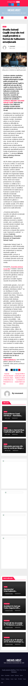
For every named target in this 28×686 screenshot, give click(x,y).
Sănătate (7, 679)
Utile (2, 682)
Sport (15, 679)
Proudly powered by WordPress (9, 670)
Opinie (21, 675)
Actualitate (6, 603)
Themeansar (14, 671)
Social (4, 26)
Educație (17, 675)
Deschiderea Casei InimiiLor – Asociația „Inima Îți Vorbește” (12, 415)
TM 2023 (20, 679)
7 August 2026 (9, 593)
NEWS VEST (14, 10)
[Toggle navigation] (25, 18)
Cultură (12, 675)
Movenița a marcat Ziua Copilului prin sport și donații (14, 432)
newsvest (12, 46)
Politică (2, 679)
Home (2, 675)
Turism (5, 586)
